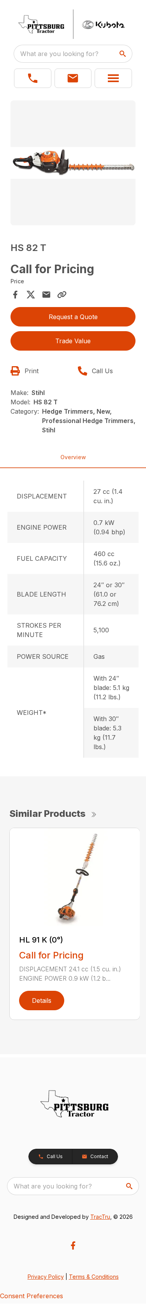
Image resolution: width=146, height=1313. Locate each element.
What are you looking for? (59, 54)
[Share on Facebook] (15, 294)
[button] (32, 78)
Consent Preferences (31, 1296)
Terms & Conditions (94, 1276)
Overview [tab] (73, 457)
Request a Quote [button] (73, 317)
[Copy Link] (62, 294)
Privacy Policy (46, 1276)
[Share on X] (30, 294)
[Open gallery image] (73, 163)
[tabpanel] (73, 164)
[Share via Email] (46, 294)
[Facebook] (73, 1245)
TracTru (100, 1216)
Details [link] (41, 1000)
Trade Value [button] (73, 341)
